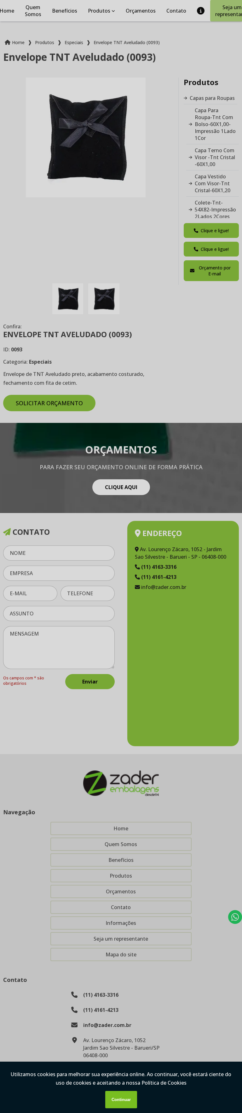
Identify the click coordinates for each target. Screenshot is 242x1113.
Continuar (121, 1099)
